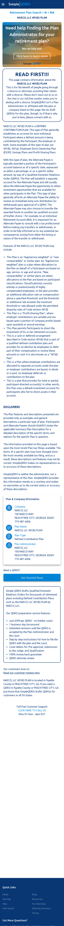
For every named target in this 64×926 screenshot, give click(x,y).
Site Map (6, 899)
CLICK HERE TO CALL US (32, 710)
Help (4, 904)
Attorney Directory (41, 908)
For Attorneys (39, 904)
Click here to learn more (32, 56)
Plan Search (8, 908)
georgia (41, 517)
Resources (37, 899)
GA (37, 684)
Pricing (35, 913)
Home (5, 894)
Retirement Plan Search (25, 12)
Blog (34, 894)
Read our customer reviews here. (21, 672)
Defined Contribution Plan (29, 539)
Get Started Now (32, 577)
